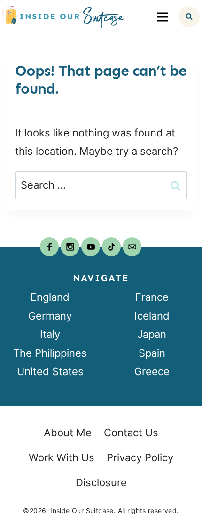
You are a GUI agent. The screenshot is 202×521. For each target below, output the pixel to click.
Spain (152, 353)
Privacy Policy (140, 457)
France (152, 297)
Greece (152, 371)
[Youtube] (90, 246)
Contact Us (131, 432)
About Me (68, 432)
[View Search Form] (189, 16)
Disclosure (101, 482)
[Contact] (132, 246)
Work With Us (61, 457)
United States (50, 371)
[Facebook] (49, 246)
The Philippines (50, 353)
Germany (50, 316)
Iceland (152, 316)
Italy (50, 334)
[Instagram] (70, 246)
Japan (151, 334)
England (50, 297)
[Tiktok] (111, 246)
